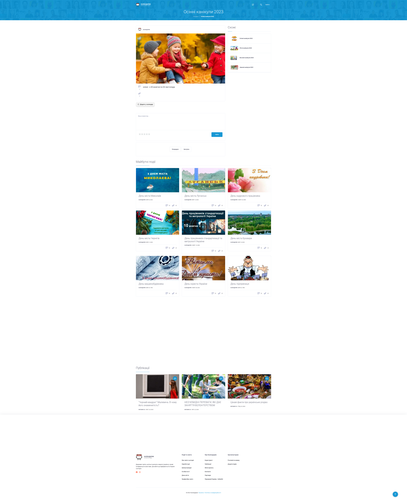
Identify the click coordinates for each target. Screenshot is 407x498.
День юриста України (196, 284)
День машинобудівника (151, 284)
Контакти (208, 471)
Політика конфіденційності (213, 492)
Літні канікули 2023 (246, 48)
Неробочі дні (186, 464)
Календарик (146, 29)
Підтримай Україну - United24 (214, 479)
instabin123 (142, 409)
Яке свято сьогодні (188, 460)
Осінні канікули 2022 (246, 38)
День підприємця (240, 284)
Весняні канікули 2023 (247, 57)
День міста (185, 475)
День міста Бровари (241, 238)
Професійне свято (187, 479)
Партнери (208, 475)
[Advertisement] (199, 330)
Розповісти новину (233, 460)
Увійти (267, 4)
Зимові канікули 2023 (246, 67)
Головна (196, 16)
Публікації (208, 464)
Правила (201, 492)
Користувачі (208, 460)
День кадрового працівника (245, 196)
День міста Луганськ (195, 196)
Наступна (186, 149)
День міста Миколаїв (150, 196)
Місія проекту (209, 468)
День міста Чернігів (149, 238)
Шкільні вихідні (186, 468)
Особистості (186, 471)
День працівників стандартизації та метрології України (203, 240)
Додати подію (232, 464)
